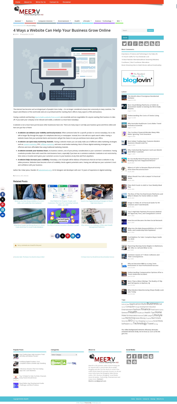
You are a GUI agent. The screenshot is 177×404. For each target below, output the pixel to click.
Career (123, 307)
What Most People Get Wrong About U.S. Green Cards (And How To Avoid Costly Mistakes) (29, 226)
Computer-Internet (45, 21)
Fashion (137, 309)
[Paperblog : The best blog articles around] (72, 365)
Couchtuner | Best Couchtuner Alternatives (135, 62)
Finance (145, 309)
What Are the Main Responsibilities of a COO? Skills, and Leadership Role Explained (29, 202)
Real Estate (156, 318)
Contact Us (54, 2)
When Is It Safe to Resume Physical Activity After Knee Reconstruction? (144, 168)
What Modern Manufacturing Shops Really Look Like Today (146, 291)
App (128, 304)
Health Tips (150, 312)
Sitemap (152, 399)
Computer (130, 306)
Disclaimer (67, 2)
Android (124, 304)
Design (137, 307)
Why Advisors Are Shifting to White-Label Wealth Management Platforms (96, 226)
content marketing (30, 144)
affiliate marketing (47, 144)
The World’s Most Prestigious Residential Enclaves (143, 97)
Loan (123, 318)
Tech (131, 324)
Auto (143, 303)
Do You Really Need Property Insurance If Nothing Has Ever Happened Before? (143, 160)
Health (77, 21)
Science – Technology (103, 21)
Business (29, 21)
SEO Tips (135, 321)
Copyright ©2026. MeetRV (20, 399)
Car (160, 304)
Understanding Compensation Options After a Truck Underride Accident (145, 273)
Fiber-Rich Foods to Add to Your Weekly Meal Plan (145, 186)
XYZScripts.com (96, 402)
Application (135, 303)
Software (126, 323)
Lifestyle (86, 21)
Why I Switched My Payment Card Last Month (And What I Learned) (145, 151)
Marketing (130, 318)
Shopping (141, 321)
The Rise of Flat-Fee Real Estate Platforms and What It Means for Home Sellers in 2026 (145, 195)
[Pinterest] (67, 235)
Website (26, 176)
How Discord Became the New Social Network (145, 220)
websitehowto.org (44, 170)
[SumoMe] (78, 235)
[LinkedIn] (72, 235)
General (18, 21)
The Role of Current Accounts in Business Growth (63, 225)
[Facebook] (57, 235)
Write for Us (41, 2)
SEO (118, 21)
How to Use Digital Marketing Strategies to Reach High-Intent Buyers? (97, 202)
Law (145, 315)
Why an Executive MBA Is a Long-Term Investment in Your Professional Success (143, 264)
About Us (28, 2)
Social (125, 37)
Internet (140, 316)
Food (153, 309)
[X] (62, 235)
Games (161, 310)
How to (125, 315)
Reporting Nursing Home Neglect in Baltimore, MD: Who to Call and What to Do (145, 247)
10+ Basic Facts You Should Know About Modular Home (97, 257)
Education (152, 307)
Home (17, 2)
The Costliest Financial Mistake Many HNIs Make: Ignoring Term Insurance (144, 133)
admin (17, 34)
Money (143, 318)
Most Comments (128, 49)
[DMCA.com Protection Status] (58, 365)
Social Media (158, 321)
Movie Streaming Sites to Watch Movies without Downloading (141, 65)
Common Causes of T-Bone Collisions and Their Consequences (143, 256)
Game (157, 310)
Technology (140, 323)
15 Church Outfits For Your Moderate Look (135, 57)
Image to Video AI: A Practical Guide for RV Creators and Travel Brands (144, 204)
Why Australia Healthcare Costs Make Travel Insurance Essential (144, 124)
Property (148, 318)
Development (144, 307)
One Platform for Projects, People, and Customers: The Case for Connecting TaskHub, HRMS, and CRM (63, 203)
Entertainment (63, 21)
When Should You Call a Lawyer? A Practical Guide (144, 177)
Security (125, 321)
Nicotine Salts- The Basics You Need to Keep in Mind (29, 257)
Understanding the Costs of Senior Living (143, 115)
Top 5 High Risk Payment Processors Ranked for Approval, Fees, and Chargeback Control (144, 212)
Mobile (137, 318)
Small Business (149, 321)
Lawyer (149, 316)
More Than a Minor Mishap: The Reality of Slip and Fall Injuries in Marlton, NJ (145, 282)
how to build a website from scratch (47, 117)
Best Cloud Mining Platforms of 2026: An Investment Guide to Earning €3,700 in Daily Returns (144, 107)
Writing (156, 324)
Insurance (133, 315)
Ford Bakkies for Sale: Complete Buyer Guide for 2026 (145, 238)
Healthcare (141, 313)
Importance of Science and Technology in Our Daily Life (140, 54)
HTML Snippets (80, 402)
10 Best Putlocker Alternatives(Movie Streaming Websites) (140, 59)
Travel (150, 323)
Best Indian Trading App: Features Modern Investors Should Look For (144, 142)
